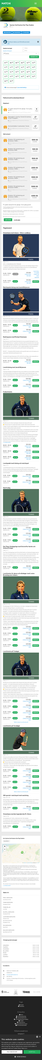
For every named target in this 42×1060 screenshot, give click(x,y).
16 (28, 72)
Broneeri (35, 281)
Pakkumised (17, 32)
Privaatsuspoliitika (21, 1016)
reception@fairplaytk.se (12, 974)
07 (6, 63)
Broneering (8, 32)
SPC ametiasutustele (22, 1025)
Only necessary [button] (12, 1052)
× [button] (40, 1036)
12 (17, 67)
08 (11, 63)
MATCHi (6, 3)
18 (17, 76)
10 (28, 63)
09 (17, 63)
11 (5, 67)
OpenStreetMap (29, 862)
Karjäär (22, 1020)
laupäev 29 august (7, 50)
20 (6, 81)
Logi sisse (8, 219)
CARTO (38, 862)
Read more (24, 1048)
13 (28, 67)
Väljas (26, 48)
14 (6, 72)
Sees (26, 50)
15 (17, 72)
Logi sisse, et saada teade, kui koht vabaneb (36, 274)
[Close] (38, 42)
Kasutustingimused (21, 1017)
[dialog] (21, 1047)
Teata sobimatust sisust (21, 1023)
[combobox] (37, 1037)
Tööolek (22, 1004)
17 (5, 76)
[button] (22, 852)
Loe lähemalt (6, 442)
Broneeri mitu (34, 56)
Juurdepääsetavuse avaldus (21, 1019)
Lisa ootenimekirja (21, 87)
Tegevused (26, 32)
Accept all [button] (32, 1051)
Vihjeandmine (21, 1022)
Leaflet (24, 862)
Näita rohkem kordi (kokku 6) (21, 722)
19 (28, 76)
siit (8, 43)
